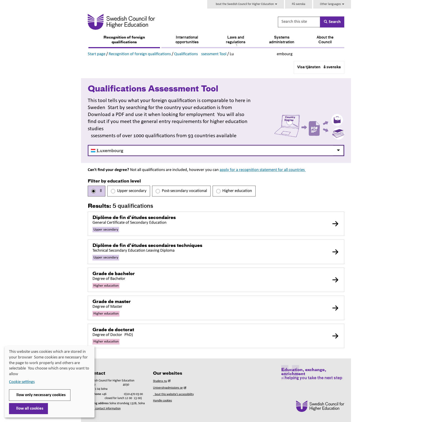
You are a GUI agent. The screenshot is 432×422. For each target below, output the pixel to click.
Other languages (331, 4)
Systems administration (281, 40)
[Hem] (166, 22)
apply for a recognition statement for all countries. (263, 170)
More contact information (104, 408)
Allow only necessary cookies (40, 395)
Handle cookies (162, 400)
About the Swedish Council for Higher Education (244, 4)
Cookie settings (22, 382)
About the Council (325, 40)
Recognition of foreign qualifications (124, 40)
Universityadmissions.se (170, 388)
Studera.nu (162, 381)
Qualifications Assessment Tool (200, 54)
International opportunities (187, 40)
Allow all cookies (28, 408)
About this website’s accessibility (173, 394)
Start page (96, 54)
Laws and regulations (235, 40)
